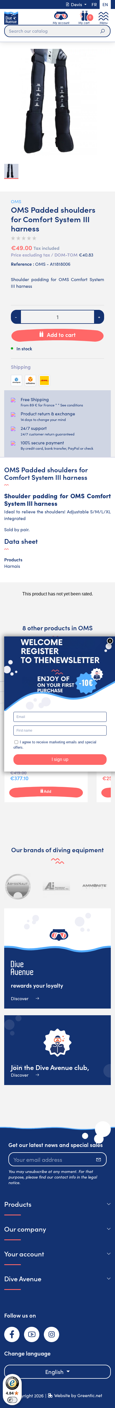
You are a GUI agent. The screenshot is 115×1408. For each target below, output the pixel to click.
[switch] (12, 1400)
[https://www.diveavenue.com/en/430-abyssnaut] (18, 886)
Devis (76, 4)
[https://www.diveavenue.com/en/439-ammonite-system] (94, 886)
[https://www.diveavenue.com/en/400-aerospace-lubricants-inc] (56, 886)
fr (94, 4)
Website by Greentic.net (78, 1395)
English (55, 1371)
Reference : (22, 264)
